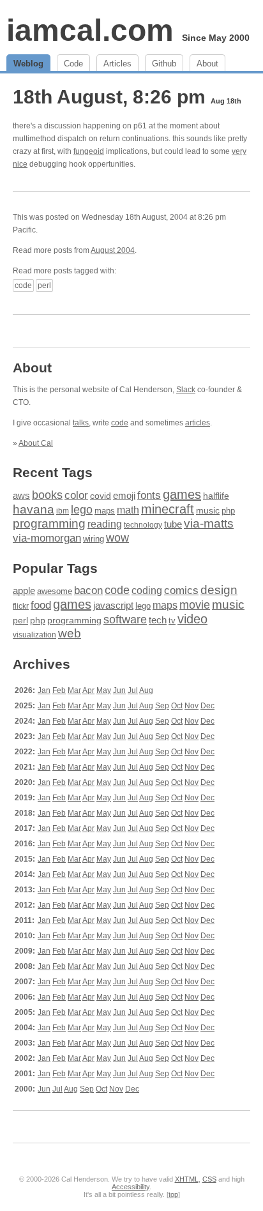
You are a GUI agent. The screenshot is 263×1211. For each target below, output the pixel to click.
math (128, 509)
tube (173, 524)
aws (21, 496)
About (207, 63)
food (41, 604)
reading (104, 524)
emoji (124, 495)
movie (194, 604)
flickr (21, 606)
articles (197, 422)
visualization (34, 634)
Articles (117, 63)
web (69, 633)
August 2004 (113, 250)
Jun (119, 690)
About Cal (36, 443)
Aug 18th (226, 101)
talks (81, 422)
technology (143, 525)
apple (24, 590)
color (76, 495)
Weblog (28, 63)
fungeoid (88, 151)
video (192, 619)
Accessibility (130, 1187)
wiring (93, 539)
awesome (54, 591)
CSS (209, 1179)
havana (33, 509)
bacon (88, 590)
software (125, 619)
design (218, 590)
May (103, 690)
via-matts (209, 523)
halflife (216, 496)
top (173, 1194)
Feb (59, 690)
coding (147, 590)
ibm (62, 510)
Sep (162, 705)
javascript (113, 605)
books (47, 494)
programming (49, 523)
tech (158, 620)
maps (104, 510)
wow (117, 537)
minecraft (167, 509)
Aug (146, 690)
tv (172, 620)
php (228, 510)
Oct (177, 705)
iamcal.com (90, 30)
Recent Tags (53, 472)
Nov (191, 705)
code (23, 285)
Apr (88, 690)
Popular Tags (55, 568)
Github (164, 63)
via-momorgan (47, 538)
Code (73, 63)
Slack (185, 389)
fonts (149, 495)
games (182, 494)
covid (100, 496)
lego (82, 509)
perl (44, 285)
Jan (44, 690)
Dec (207, 705)
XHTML (187, 1179)
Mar (74, 690)
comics (181, 590)
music (208, 510)
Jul (133, 690)
